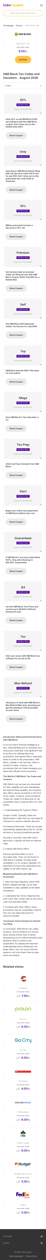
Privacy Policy (31, 1256)
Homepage (8, 25)
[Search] (7, 13)
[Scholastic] (23, 1080)
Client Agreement (16, 1256)
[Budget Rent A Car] (23, 1172)
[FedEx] (23, 1203)
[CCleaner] (23, 987)
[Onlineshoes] (23, 1110)
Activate (23, 59)
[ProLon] (23, 1018)
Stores (19, 25)
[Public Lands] (23, 1142)
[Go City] (23, 1049)
